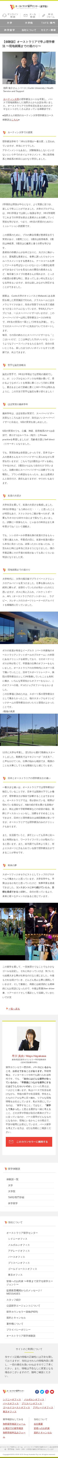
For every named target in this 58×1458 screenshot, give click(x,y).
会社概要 (38, 1424)
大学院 (29, 22)
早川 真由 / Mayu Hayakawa (29, 1056)
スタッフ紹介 (13, 1299)
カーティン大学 (11, 99)
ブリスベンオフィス (19, 1262)
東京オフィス (15, 1274)
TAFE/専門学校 (16, 1197)
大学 (9, 22)
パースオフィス (16, 1256)
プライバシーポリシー (18, 1329)
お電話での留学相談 (13, 1428)
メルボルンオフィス (19, 1244)
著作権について (14, 1323)
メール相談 (29, 15)
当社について (29, 30)
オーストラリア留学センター (22, 1232)
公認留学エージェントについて (23, 1305)
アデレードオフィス (19, 1250)
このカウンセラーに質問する (32, 1141)
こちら (14, 120)
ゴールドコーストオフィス (22, 1268)
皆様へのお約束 (42, 1428)
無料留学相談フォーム (14, 1424)
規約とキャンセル (16, 1317)
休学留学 (9, 30)
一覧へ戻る (14, 1009)
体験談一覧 (12, 1179)
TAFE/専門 (48, 22)
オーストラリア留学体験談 (20, 1335)
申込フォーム (48, 15)
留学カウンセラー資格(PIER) (22, 1311)
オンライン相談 (10, 15)
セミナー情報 (48, 30)
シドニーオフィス (17, 1238)
